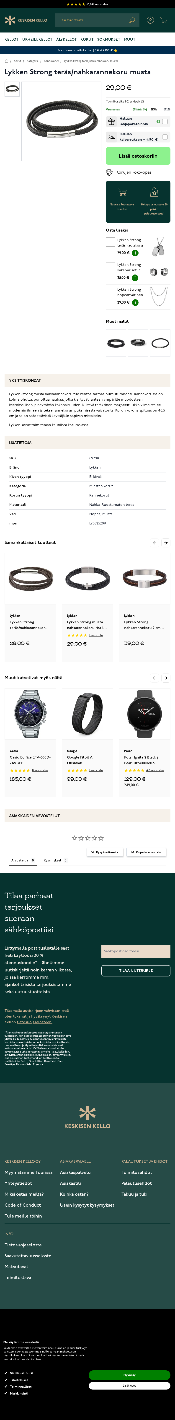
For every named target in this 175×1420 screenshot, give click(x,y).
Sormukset (108, 40)
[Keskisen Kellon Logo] (26, 20)
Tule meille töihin (23, 1216)
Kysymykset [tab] (52, 860)
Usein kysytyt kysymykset (87, 1205)
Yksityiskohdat (25, 381)
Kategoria (33, 61)
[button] (165, 542)
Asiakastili (70, 1183)
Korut (87, 40)
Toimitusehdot (136, 1172)
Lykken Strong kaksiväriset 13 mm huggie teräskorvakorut (130, 268)
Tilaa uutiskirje (136, 971)
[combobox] (97, 20)
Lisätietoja (20, 443)
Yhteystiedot (18, 1183)
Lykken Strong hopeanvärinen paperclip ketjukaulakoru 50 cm (130, 293)
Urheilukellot (37, 40)
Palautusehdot (136, 1183)
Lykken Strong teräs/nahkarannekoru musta (91, 61)
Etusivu (6, 61)
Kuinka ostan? (74, 1194)
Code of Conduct (23, 1205)
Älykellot (66, 40)
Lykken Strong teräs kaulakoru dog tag (130, 243)
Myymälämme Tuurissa (29, 1172)
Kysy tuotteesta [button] (107, 852)
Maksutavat (16, 1267)
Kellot (12, 40)
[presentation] (108, 118)
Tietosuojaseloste (23, 1245)
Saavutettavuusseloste (28, 1256)
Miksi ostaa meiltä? (24, 1194)
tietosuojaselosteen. (34, 1022)
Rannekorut (51, 61)
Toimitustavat (19, 1277)
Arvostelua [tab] (19, 860)
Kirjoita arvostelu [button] (148, 852)
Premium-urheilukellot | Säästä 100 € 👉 (87, 50)
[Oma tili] (150, 20)
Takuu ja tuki (134, 1194)
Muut (130, 40)
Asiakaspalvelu (75, 1172)
